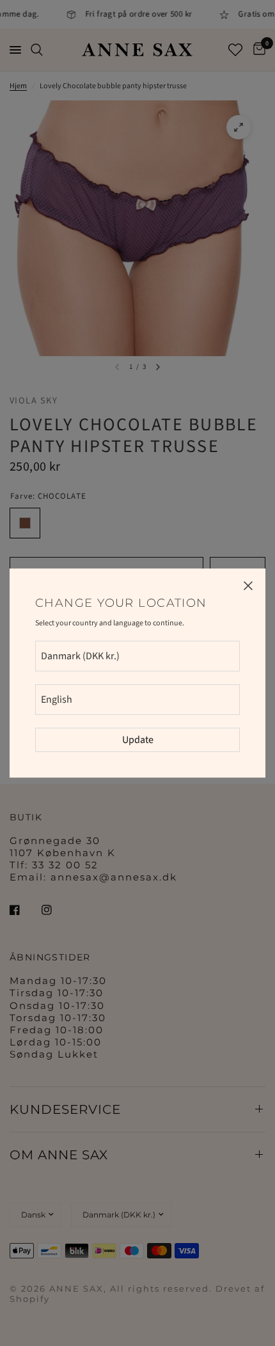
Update (137, 740)
